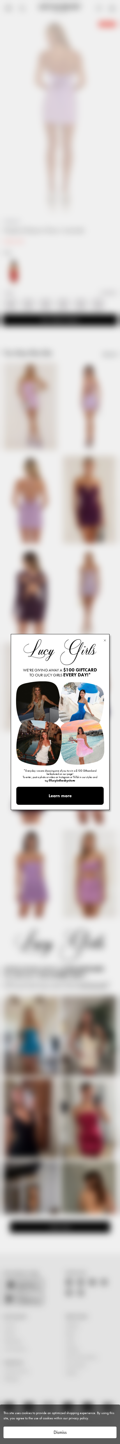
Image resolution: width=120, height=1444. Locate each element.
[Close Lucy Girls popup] (105, 640)
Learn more (60, 796)
